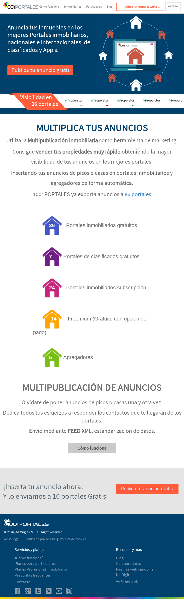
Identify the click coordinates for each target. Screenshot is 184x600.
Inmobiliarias (72, 7)
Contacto (22, 581)
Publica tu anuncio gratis (41, 69)
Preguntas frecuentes (33, 575)
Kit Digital (124, 574)
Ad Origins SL (127, 581)
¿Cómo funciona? (29, 557)
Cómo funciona (49, 7)
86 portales (138, 194)
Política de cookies (73, 539)
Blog (110, 7)
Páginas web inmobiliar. (136, 569)
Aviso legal (12, 539)
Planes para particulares (35, 563)
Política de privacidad (40, 539)
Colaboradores (128, 563)
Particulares (94, 7)
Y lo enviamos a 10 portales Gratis (54, 496)
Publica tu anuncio (141, 7)
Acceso (173, 6)
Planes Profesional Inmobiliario (41, 569)
